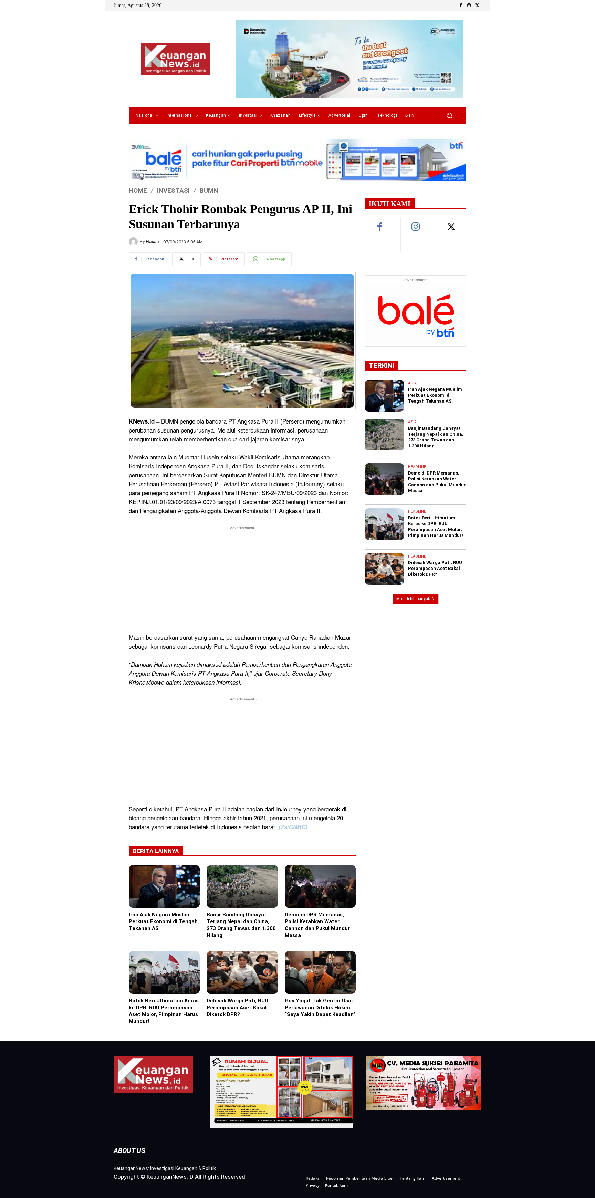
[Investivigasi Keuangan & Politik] (176, 59)
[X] (477, 5)
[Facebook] (461, 5)
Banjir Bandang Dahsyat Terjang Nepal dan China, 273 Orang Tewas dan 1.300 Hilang (241, 924)
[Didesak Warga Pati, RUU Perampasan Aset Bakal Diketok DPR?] (242, 972)
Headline (417, 467)
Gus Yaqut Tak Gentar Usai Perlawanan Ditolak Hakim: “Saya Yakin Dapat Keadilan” (320, 1008)
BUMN (209, 191)
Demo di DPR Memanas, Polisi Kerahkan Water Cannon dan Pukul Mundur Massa (317, 924)
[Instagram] (469, 5)
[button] (449, 115)
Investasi (173, 191)
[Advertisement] (242, 579)
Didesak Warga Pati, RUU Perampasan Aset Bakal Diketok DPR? (237, 1008)
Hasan (152, 241)
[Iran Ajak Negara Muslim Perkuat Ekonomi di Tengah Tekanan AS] (164, 886)
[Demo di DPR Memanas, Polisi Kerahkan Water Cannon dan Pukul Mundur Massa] (320, 886)
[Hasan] (134, 241)
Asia (412, 383)
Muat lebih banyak (413, 598)
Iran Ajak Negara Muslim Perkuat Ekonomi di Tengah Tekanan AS (163, 921)
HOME (138, 191)
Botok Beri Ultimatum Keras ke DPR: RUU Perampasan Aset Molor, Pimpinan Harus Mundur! (164, 1011)
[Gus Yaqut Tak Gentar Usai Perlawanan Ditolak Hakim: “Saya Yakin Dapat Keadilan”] (320, 972)
